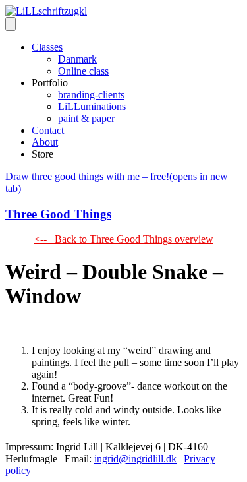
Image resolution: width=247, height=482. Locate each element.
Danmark (77, 59)
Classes (47, 47)
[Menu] (10, 24)
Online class (83, 70)
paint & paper (86, 118)
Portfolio (50, 82)
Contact (48, 130)
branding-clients (91, 94)
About (45, 142)
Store (42, 154)
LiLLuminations (92, 106)
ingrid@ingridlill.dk (135, 458)
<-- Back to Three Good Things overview (123, 239)
